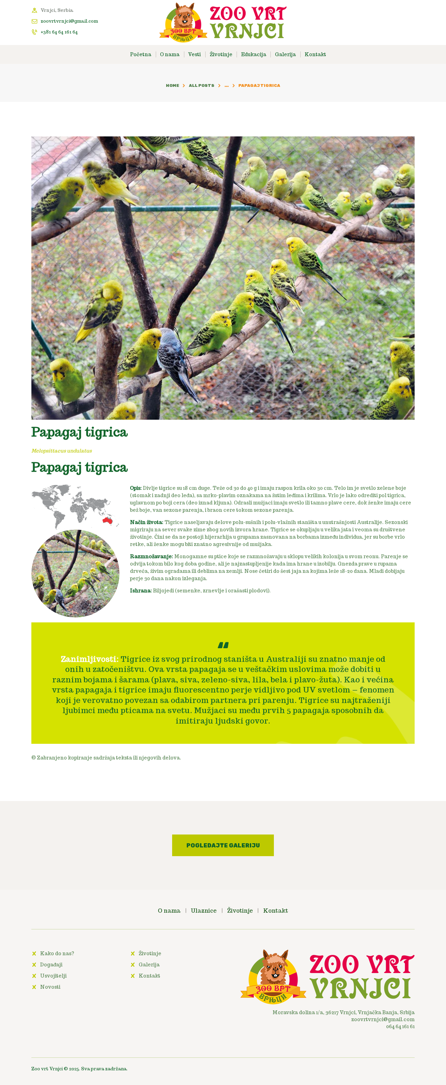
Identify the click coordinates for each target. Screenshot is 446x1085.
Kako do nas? (57, 953)
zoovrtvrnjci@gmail (376, 1019)
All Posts (201, 85)
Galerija (149, 964)
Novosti (50, 987)
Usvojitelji (53, 976)
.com (408, 1019)
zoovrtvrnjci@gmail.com (69, 21)
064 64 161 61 (400, 1026)
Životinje (150, 953)
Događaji (51, 964)
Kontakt (149, 976)
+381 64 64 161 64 (59, 32)
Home (172, 85)
